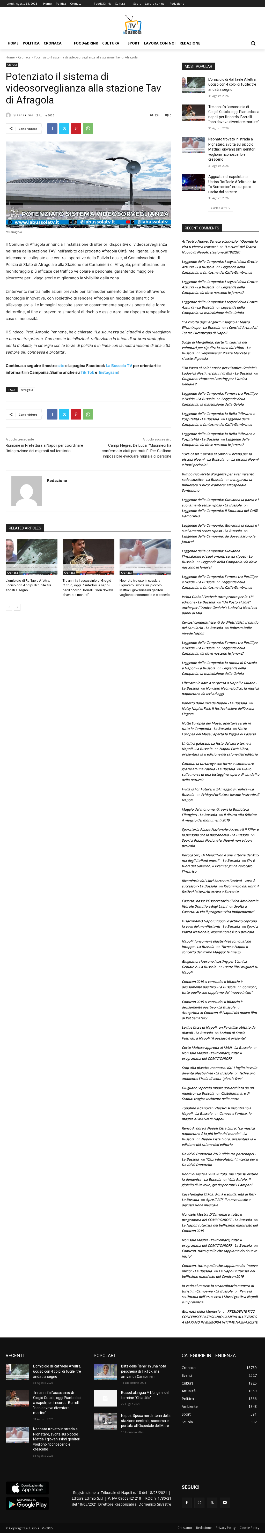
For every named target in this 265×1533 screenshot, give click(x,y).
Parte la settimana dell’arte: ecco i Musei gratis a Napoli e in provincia (220, 1296)
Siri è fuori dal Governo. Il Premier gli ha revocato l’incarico (218, 866)
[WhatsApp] (88, 128)
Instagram (108, 372)
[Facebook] (52, 128)
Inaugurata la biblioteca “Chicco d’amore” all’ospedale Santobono (217, 485)
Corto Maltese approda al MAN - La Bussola (217, 1047)
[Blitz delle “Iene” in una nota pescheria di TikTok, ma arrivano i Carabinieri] (105, 1372)
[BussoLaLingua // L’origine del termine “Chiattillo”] (105, 1398)
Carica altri (219, 208)
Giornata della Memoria (201, 1311)
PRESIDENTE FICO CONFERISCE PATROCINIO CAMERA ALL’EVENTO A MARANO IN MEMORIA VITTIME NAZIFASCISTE (219, 1317)
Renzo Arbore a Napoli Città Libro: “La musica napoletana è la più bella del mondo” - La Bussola (218, 1133)
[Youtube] (225, 1503)
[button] (253, 43)
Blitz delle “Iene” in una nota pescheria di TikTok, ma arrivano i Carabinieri (143, 1371)
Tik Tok (87, 372)
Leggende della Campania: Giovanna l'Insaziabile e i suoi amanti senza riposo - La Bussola (217, 556)
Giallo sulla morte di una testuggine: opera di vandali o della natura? (220, 774)
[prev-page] (9, 607)
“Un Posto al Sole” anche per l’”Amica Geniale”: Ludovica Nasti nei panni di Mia (219, 607)
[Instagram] (199, 1503)
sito (60, 365)
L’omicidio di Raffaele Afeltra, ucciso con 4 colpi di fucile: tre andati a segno (28, 585)
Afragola (27, 390)
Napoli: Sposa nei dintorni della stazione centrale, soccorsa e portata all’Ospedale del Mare (146, 1421)
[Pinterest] (76, 128)
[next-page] (17, 607)
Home (10, 57)
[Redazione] (9, 115)
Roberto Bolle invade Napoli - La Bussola (214, 703)
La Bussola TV (119, 365)
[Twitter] (64, 128)
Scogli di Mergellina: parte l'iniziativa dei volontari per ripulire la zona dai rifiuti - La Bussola (216, 347)
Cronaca (24, 57)
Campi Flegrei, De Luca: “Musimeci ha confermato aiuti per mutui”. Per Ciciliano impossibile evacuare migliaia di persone (136, 451)
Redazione (25, 115)
